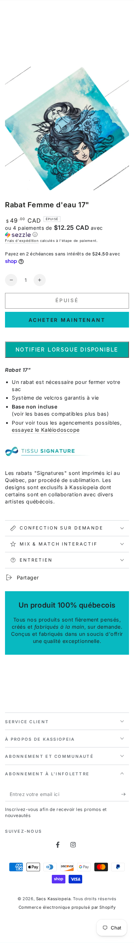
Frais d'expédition (22, 241)
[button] (67, 231)
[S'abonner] (125, 794)
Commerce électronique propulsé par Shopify (67, 907)
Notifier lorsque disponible (67, 350)
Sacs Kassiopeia (53, 898)
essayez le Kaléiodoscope (46, 430)
